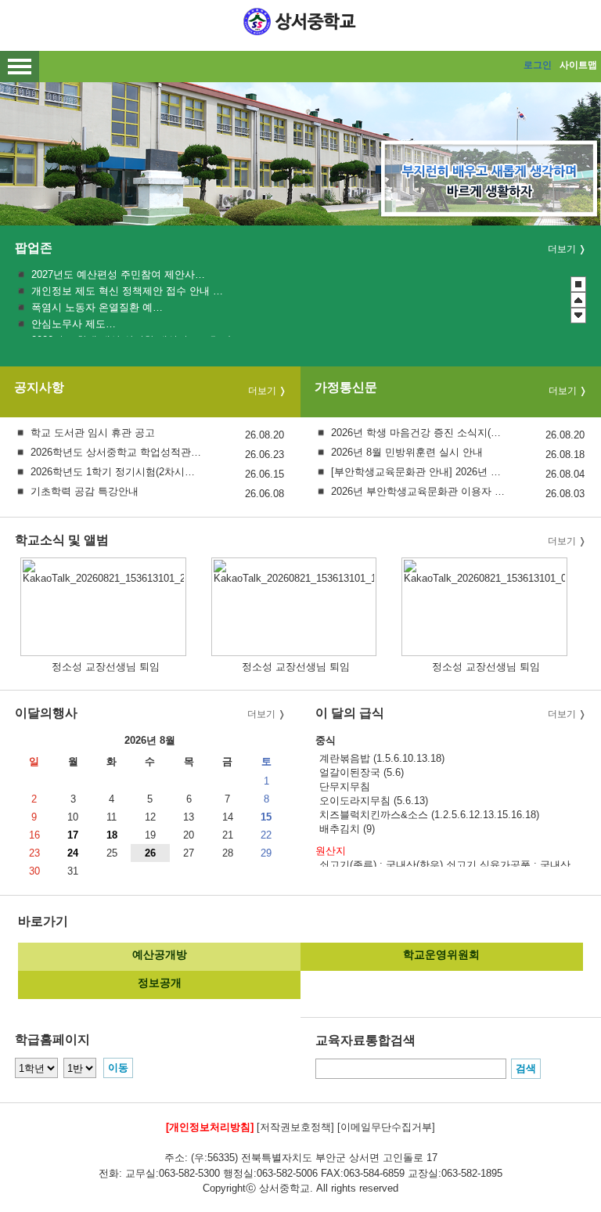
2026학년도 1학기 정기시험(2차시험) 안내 (118, 472)
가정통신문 (346, 388)
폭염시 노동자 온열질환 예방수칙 (99, 307)
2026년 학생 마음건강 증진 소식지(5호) (418, 432)
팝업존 (33, 247)
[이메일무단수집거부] (386, 1127)
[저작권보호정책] (295, 1127)
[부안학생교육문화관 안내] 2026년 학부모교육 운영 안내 (418, 472)
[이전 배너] (578, 300)
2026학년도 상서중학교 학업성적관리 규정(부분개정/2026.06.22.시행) (118, 452)
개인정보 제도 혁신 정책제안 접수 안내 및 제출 (127, 291)
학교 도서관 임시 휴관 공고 (93, 432)
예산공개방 (159, 954)
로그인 (538, 65)
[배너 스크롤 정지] (578, 284)
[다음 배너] (578, 315)
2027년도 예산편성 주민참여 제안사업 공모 (119, 274)
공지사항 (39, 388)
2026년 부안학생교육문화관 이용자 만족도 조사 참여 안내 (418, 491)
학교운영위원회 (441, 954)
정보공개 (160, 982)
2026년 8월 (149, 740)
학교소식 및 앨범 (62, 539)
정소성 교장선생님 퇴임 (106, 667)
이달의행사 (46, 713)
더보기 (562, 248)
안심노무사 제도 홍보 (74, 324)
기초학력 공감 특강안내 (85, 491)
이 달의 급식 (349, 713)
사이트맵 (578, 65)
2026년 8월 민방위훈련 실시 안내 (407, 452)
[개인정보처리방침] (210, 1127)
